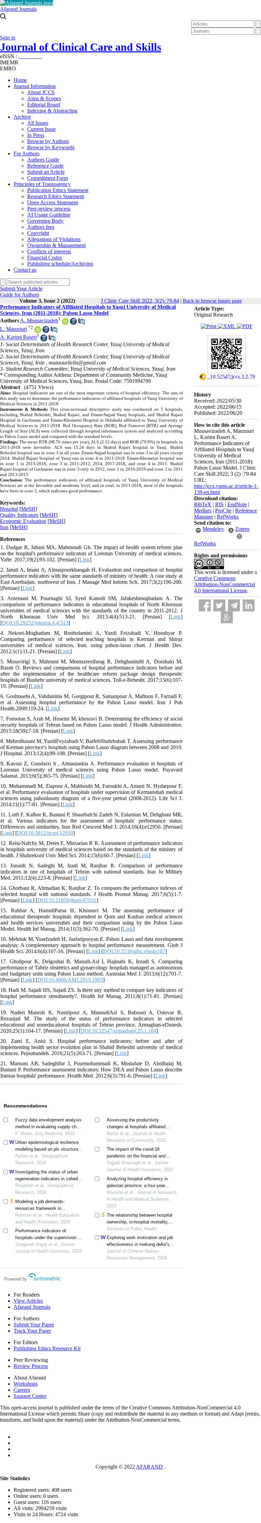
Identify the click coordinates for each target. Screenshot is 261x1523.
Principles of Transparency (42, 184)
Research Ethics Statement (55, 196)
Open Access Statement (52, 202)
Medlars (202, 510)
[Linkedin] (249, 605)
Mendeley (213, 529)
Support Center (30, 1396)
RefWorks (228, 517)
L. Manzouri (13, 329)
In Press (35, 135)
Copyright (38, 233)
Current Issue (41, 129)
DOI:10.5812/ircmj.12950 (45, 833)
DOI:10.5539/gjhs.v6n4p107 (134, 951)
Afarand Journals (18, 9)
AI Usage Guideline (48, 215)
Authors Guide (43, 160)
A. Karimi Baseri (18, 337)
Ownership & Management (56, 245)
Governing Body (45, 221)
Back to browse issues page (212, 301)
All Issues (37, 123)
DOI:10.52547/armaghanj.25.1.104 (118, 1031)
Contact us (25, 270)
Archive (22, 117)
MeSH (28, 509)
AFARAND (149, 1467)
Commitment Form (47, 178)
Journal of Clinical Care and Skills (80, 47)
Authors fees (40, 227)
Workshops (26, 1384)
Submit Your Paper (34, 1324)
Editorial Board (43, 104)
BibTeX (202, 504)
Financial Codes (44, 257)
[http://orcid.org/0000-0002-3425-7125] (37, 331)
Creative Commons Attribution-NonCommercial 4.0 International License (224, 584)
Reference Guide (45, 166)
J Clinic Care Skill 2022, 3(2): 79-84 (140, 301)
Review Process (31, 1366)
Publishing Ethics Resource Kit (47, 1348)
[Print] (209, 326)
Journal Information (35, 86)
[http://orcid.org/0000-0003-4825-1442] (65, 323)
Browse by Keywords (50, 147)
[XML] (227, 326)
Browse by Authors (48, 141)
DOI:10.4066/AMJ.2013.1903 (70, 980)
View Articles (28, 1301)
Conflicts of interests (49, 251)
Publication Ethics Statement (57, 190)
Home (20, 80)
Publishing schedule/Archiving (60, 264)
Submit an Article (46, 172)
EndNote (237, 504)
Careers (22, 1390)
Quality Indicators (19, 515)
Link (85, 559)
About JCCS (41, 92)
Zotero (242, 529)
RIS (219, 504)
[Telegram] (234, 605)
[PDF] (245, 326)
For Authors (26, 153)
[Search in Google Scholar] (73, 323)
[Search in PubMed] (81, 323)
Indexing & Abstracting (52, 111)
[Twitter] (219, 605)
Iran (4, 527)
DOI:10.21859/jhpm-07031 (67, 900)
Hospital (9, 509)
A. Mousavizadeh (39, 320)
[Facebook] (205, 605)
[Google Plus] (227, 617)
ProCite (223, 510)
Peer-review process (48, 208)
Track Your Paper (32, 1331)
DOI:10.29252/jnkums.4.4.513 (35, 623)
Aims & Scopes (44, 98)
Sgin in (7, 37)
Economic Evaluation (23, 521)
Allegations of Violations (54, 239)
